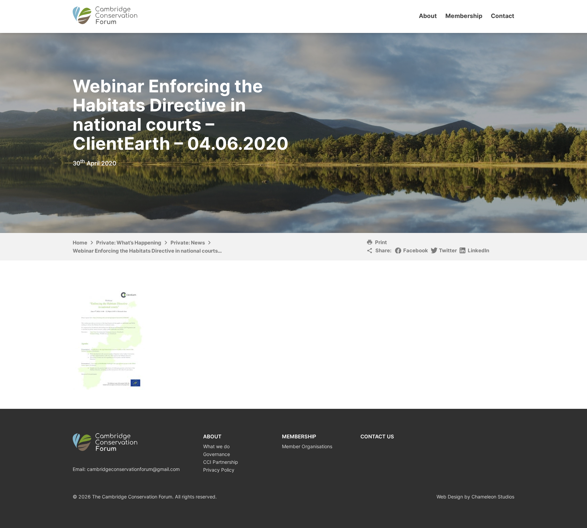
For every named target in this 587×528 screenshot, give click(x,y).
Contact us (377, 436)
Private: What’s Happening (128, 242)
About (428, 15)
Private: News (188, 242)
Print (381, 242)
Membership (463, 15)
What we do (216, 446)
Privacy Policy (218, 470)
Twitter (448, 250)
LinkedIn (478, 250)
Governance (216, 454)
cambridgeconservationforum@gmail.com (133, 469)
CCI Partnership (220, 462)
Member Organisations (307, 446)
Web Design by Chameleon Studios (475, 496)
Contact (502, 15)
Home (80, 242)
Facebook (415, 250)
